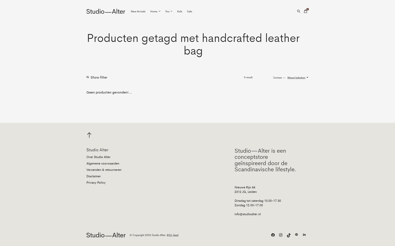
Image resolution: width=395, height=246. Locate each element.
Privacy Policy (96, 182)
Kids (179, 11)
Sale (189, 11)
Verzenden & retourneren (103, 169)
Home (153, 11)
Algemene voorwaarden (102, 163)
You (167, 11)
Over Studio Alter (98, 157)
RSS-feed (172, 235)
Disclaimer (93, 176)
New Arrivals (138, 11)
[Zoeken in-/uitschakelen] (299, 11)
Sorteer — (279, 77)
